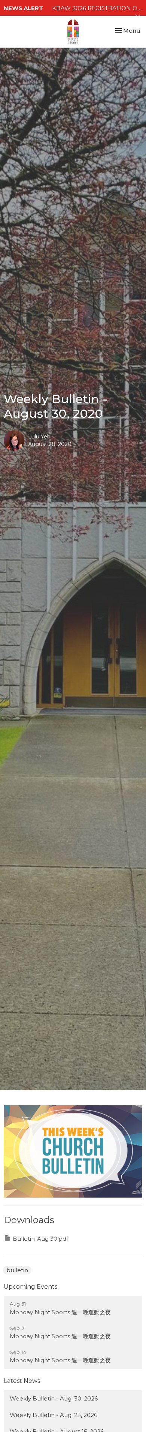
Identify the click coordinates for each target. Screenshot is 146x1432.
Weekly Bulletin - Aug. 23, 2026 (53, 1414)
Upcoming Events (30, 1286)
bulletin (17, 1270)
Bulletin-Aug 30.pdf (40, 1238)
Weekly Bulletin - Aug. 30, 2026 (54, 1398)
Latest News (22, 1380)
